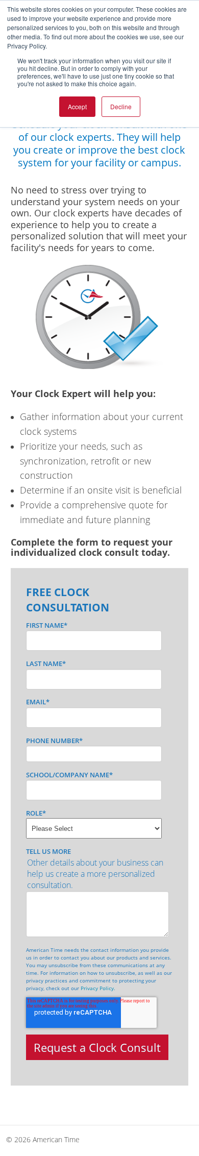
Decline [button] (121, 106)
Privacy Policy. (98, 988)
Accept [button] (77, 106)
